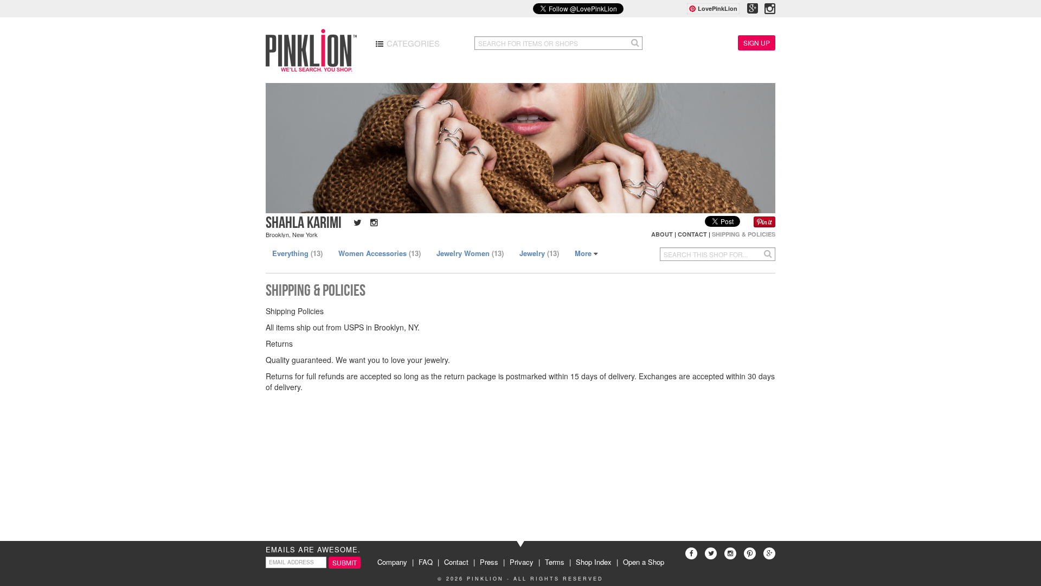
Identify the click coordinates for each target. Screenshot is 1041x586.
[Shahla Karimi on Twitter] (355, 222)
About (662, 234)
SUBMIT (344, 562)
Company (392, 562)
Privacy (522, 562)
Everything (297, 253)
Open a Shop (643, 562)
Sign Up (756, 42)
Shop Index (594, 562)
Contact (692, 234)
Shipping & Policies (743, 234)
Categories (412, 43)
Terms (554, 562)
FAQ (426, 562)
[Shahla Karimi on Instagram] (371, 222)
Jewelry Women (470, 253)
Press (489, 562)
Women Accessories (379, 253)
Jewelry (539, 253)
